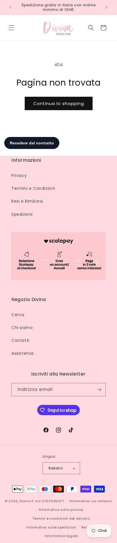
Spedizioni (22, 214)
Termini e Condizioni (33, 188)
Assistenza (22, 353)
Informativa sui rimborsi (91, 501)
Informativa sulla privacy (61, 509)
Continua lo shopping (58, 103)
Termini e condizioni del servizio (61, 518)
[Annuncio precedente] (10, 7)
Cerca (17, 315)
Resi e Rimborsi (27, 201)
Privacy (19, 175)
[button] (11, 27)
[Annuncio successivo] (106, 7)
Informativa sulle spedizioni (51, 527)
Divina (25, 500)
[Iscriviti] (99, 389)
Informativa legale (61, 536)
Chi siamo (22, 327)
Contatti (20, 340)
